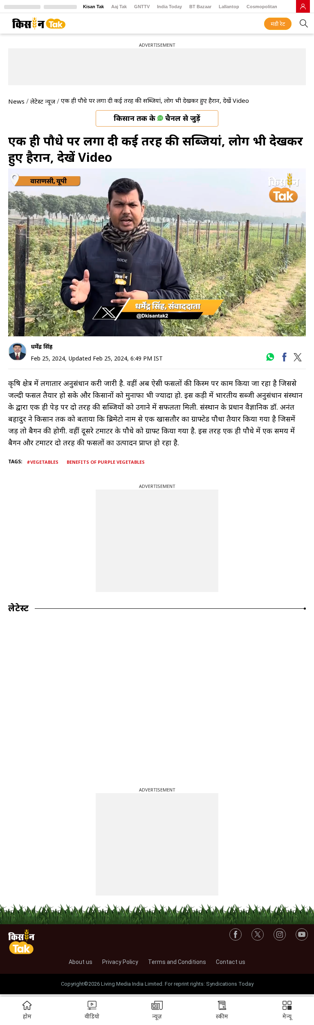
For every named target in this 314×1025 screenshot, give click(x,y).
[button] (287, 1011)
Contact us (230, 962)
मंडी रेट (278, 23)
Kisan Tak (93, 6)
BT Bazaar (200, 6)
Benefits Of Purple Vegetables (106, 462)
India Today (169, 6)
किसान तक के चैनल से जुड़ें (157, 118)
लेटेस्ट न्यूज (42, 101)
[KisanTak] (38, 23)
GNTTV (142, 6)
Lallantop (229, 6)
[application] (157, 252)
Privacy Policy (120, 962)
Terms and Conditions (177, 962)
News (16, 101)
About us (80, 962)
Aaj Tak (119, 6)
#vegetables (42, 462)
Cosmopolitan (262, 6)
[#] (270, 359)
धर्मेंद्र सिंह (41, 346)
